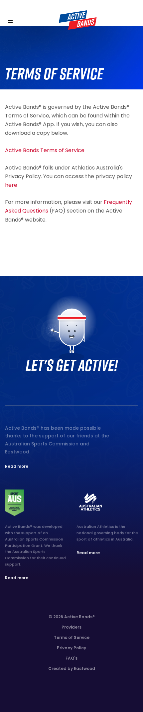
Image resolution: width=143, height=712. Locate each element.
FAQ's (71, 658)
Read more (16, 466)
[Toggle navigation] (10, 22)
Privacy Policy (71, 648)
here (11, 185)
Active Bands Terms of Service (44, 150)
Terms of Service (71, 637)
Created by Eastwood (71, 668)
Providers (71, 627)
